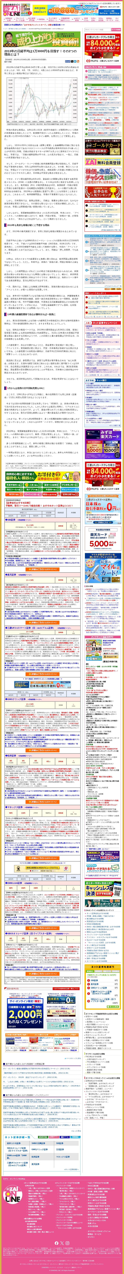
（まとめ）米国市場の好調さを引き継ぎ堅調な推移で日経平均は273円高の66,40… (103, 312)
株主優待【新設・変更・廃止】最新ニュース (40, 1232)
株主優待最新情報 (31, 1221)
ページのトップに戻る (73, 1058)
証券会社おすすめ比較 (94, 1081)
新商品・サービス (94, 1234)
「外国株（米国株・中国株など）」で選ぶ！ (40, 1204)
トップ (5, 28)
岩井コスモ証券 (14, 1143)
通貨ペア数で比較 (94, 1072)
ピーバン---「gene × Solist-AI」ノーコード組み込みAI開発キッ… (103, 307)
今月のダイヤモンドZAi (97, 1220)
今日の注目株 (93, 1226)
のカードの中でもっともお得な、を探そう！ (103, 99)
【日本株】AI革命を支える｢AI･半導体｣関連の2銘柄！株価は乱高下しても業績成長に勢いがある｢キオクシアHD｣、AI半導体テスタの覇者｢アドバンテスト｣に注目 (105, 269)
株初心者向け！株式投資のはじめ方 (100, 929)
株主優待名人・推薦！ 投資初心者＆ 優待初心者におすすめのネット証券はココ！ (103, 134)
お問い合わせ (33, 1261)
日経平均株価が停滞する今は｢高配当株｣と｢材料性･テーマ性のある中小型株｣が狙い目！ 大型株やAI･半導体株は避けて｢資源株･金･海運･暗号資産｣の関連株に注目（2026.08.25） (41, 1101)
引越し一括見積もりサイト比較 (97, 1040)
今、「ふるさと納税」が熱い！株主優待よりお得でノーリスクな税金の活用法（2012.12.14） (39, 1082)
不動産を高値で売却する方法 (98, 950)
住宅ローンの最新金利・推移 (98, 1019)
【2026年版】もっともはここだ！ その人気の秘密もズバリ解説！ (103, 124)
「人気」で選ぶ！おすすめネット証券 (38, 1188)
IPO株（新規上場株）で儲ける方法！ (101, 916)
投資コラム (92, 1223)
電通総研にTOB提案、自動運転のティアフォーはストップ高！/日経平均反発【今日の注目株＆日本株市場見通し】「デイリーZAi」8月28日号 (103, 77)
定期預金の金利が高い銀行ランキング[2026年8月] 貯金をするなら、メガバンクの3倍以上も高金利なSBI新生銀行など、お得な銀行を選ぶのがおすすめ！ (105, 241)
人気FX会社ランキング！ (96, 1059)
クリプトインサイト (97, 1264)
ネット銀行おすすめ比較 (96, 945)
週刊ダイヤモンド (64, 1264)
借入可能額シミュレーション (98, 1024)
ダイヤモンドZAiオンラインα (99, 1231)
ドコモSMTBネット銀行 (103, 420)
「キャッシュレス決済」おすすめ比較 (101, 942)
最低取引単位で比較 (94, 1070)
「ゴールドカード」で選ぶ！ (67, 1201)
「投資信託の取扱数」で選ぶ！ (36, 1207)
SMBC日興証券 (38, 1143)
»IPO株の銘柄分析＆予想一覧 (110, 230)
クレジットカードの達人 (64, 1220)
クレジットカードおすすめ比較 (98, 935)
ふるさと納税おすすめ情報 (97, 956)
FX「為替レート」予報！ (95, 1118)
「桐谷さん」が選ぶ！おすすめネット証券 (39, 1191)
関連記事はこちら (35, 997)
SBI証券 (59, 1143)
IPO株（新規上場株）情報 (98, 1191)
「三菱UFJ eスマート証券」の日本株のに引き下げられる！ (104, 93)
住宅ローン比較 (92, 1016)
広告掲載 (91, 1261)
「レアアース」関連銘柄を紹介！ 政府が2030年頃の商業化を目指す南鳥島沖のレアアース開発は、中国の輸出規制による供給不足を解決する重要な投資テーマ (105, 278)
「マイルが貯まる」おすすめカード (100, 1097)
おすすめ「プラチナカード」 (98, 1102)
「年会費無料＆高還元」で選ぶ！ (68, 1196)
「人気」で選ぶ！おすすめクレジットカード (71, 1193)
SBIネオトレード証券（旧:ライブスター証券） (103, 1000)
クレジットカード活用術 (64, 1217)
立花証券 (60, 1149)
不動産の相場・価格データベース (98, 1048)
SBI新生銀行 (103, 413)
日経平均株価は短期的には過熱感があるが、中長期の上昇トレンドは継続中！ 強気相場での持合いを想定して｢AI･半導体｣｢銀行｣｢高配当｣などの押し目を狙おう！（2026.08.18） (41, 1107)
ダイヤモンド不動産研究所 (80, 1264)
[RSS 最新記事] (78, 61)
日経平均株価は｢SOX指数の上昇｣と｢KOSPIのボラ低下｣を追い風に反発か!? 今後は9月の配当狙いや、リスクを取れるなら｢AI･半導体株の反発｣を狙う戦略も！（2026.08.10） (42, 1113)
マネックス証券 (63, 1157)
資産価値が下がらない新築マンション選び (103, 953)
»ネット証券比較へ (71, 1169)
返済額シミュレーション (96, 1022)
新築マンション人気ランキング (97, 1032)
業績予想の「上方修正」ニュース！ (99, 1089)
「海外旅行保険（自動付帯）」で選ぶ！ (70, 1207)
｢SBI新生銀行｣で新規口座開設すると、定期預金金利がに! (104, 114)
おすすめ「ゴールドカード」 (98, 1099)
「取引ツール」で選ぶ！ (34, 1209)
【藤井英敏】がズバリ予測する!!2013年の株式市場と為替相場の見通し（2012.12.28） (36, 1073)
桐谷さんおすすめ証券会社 (97, 932)
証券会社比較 (29, 1185)
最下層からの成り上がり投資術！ (18, 28)
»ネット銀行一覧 (114, 425)
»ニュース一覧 (90, 317)
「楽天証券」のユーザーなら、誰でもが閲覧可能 (103, 119)
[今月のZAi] (93, 19)
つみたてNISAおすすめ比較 (98, 1183)
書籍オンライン (77, 1267)
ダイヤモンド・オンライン (49, 1264)
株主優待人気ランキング (34, 1227)
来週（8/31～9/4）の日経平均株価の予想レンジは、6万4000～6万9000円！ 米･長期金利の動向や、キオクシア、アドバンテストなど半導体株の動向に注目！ (105, 259)
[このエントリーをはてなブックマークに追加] (75, 61)
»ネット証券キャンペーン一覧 (110, 375)
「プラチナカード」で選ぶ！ (67, 1204)
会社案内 (62, 1261)
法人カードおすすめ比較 (96, 940)
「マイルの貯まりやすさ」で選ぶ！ (69, 1199)
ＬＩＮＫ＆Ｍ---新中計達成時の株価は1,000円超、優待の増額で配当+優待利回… (103, 297)
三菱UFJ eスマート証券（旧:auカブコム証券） (102, 363)
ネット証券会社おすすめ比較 (98, 913)
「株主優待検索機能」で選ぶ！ (36, 1215)
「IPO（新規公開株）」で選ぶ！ (36, 1201)
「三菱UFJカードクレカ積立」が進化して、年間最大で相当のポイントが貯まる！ (103, 88)
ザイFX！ (91, 1237)
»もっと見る (76, 1131)
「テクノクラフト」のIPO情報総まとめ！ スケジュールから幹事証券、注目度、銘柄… (103, 221)
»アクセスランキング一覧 (113, 286)
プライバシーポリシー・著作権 (77, 1261)
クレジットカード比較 (63, 1185)
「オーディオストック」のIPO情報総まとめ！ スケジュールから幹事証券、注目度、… (103, 215)
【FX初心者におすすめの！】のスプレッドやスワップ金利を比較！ (103, 129)
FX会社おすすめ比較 (93, 1105)
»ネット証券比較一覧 (92, 375)
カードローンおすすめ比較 (97, 961)
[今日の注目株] (101, 19)
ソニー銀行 (103, 385)
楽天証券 (35, 1164)
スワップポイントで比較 (96, 1067)
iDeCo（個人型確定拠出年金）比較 (101, 1189)
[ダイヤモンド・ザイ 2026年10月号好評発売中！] (25, 15)
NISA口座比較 (93, 1186)
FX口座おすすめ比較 (93, 1057)
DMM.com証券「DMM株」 (102, 335)
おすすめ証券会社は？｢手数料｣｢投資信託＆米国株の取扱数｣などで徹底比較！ (103, 109)
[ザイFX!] (117, 19)
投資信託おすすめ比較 (95, 921)
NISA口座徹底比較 (94, 924)
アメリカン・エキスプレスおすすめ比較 (102, 937)
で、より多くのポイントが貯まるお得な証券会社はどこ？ (103, 104)
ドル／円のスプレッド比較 (97, 1115)
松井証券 (35, 1157)
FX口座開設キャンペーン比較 (98, 1062)
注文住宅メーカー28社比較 (96, 1046)
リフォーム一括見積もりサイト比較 (99, 1043)
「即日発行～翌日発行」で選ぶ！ (68, 1209)
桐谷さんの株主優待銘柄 (34, 1229)
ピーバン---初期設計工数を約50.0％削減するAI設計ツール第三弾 (103, 302)
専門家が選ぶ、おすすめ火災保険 (98, 1038)
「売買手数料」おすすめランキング (100, 1083)
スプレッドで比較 (94, 1064)
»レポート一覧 (101, 317)
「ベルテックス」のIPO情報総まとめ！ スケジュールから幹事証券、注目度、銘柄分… (103, 226)
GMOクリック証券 (40, 1149)
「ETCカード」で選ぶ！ (65, 1212)
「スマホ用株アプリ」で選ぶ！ (36, 1212)
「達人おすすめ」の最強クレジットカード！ (71, 1188)
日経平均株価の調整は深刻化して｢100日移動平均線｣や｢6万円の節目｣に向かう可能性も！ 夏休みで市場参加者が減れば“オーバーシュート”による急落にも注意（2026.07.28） (41, 1126)
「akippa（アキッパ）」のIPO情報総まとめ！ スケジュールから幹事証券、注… (103, 210)
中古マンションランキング (96, 1035)
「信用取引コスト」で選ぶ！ (35, 1199)
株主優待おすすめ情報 (95, 919)
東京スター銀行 (103, 406)
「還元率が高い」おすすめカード (99, 1094)
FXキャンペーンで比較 (95, 1107)
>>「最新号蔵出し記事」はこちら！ (97, 849)
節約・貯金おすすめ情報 (96, 958)
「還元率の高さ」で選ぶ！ (66, 1191)
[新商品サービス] (109, 19)
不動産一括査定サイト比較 (97, 1030)
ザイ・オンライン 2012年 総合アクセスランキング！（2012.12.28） (30, 1077)
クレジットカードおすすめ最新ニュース (69, 1223)
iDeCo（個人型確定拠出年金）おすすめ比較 (103, 927)
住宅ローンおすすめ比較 (96, 948)
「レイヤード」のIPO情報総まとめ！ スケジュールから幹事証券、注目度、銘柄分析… (103, 205)
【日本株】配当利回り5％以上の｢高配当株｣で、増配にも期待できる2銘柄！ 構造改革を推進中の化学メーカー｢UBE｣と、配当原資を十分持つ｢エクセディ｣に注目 (105, 250)
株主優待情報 (31, 1224)
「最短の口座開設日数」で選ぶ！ (37, 1193)
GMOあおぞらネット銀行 (103, 392)
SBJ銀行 (103, 399)
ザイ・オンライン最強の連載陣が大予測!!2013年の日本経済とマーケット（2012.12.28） (37, 1069)
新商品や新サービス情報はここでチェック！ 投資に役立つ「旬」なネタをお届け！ (103, 71)
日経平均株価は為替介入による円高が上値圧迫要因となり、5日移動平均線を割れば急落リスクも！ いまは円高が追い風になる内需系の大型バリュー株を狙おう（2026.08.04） (42, 1120)
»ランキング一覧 (112, 317)
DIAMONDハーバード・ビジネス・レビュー (56, 1267)
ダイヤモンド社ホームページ (48, 1261)
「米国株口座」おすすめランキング (100, 1086)
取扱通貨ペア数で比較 (95, 1113)
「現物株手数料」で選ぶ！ (35, 1196)
